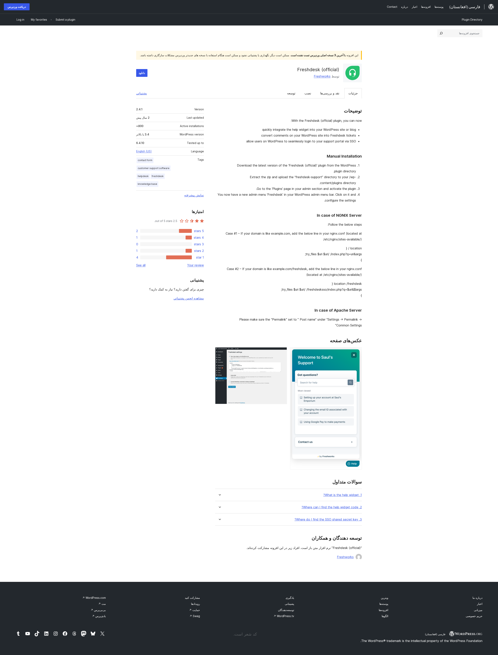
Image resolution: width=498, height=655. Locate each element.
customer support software (153, 168)
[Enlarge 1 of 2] (357, 352)
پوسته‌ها (383, 603)
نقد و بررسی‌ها (329, 93)
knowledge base (147, 183)
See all (141, 265)
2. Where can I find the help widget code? (332, 507)
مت (102, 603)
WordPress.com (94, 597)
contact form (145, 160)
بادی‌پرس (99, 616)
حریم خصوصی (474, 616)
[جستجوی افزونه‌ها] (441, 33)
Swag (194, 616)
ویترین (384, 597)
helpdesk (143, 176)
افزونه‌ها (383, 610)
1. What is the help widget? (342, 495)
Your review (195, 265)
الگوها (385, 616)
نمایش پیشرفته (194, 195)
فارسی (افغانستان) (435, 634)
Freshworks (322, 76)
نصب (307, 93)
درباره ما (477, 597)
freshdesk (158, 176)
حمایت (194, 610)
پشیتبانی (289, 603)
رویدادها (195, 603)
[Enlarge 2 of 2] (282, 352)
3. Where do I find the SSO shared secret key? (328, 519)
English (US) (144, 151)
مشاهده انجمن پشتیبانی (189, 298)
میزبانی (478, 610)
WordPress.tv (284, 616)
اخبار (479, 603)
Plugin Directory (472, 19)
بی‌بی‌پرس (98, 610)
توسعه (291, 93)
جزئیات (353, 93)
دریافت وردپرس (17, 6)
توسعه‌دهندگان (286, 610)
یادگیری (290, 597)
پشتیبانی (141, 93)
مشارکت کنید (192, 597)
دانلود (142, 73)
